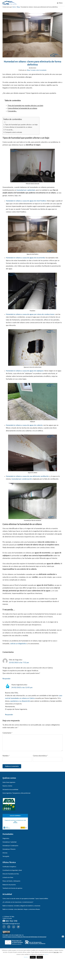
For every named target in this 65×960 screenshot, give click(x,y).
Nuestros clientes (7, 786)
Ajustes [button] (46, 954)
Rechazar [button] (40, 957)
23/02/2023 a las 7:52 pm (19, 662)
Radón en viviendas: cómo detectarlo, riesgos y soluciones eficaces (21, 909)
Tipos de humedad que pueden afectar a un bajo (25, 105)
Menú (60, 3)
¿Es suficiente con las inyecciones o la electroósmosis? (18, 902)
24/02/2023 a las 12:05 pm (21, 687)
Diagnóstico (6, 838)
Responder (6, 678)
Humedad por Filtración (9, 849)
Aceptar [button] (33, 957)
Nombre (6, 756)
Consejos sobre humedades (38, 70)
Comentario (7, 733)
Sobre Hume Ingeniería (9, 782)
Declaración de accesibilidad (10, 789)
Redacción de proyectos (9, 884)
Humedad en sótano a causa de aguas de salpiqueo (25, 371)
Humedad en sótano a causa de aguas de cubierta (24, 425)
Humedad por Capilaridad (9, 842)
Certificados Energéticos (9, 866)
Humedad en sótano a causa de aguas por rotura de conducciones (30, 314)
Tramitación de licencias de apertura (12, 888)
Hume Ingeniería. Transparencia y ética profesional (16, 793)
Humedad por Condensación (10, 845)
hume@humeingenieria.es (11, 923)
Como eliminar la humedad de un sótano (22, 108)
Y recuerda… (12, 111)
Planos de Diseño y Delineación (11, 881)
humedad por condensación (22, 479)
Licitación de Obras (8, 877)
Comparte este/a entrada (13, 132)
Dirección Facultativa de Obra (11, 874)
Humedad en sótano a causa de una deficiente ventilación (27, 476)
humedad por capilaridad (26, 190)
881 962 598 (11, 921)
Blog (28, 70)
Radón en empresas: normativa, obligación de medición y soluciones (21, 905)
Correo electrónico (40, 756)
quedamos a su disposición (20, 701)
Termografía (6, 856)
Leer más (56, 952)
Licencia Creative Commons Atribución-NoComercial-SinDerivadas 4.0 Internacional (24, 936)
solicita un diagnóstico (18, 643)
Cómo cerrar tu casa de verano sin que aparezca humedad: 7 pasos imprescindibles (25, 898)
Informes (5, 853)
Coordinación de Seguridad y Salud (12, 870)
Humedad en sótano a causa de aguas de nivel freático (26, 201)
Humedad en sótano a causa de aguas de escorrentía (25, 258)
